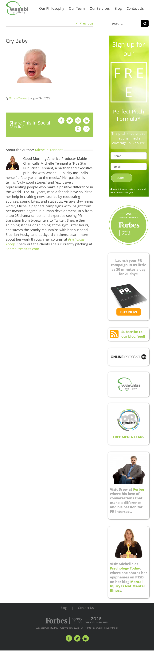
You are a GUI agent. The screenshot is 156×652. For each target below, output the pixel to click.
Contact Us (86, 608)
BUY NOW (128, 312)
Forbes (139, 489)
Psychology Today (125, 568)
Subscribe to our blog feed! (133, 333)
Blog (63, 608)
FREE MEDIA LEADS (128, 437)
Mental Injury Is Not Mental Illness (127, 586)
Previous (86, 23)
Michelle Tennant (18, 98)
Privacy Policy (111, 627)
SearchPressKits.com (22, 249)
